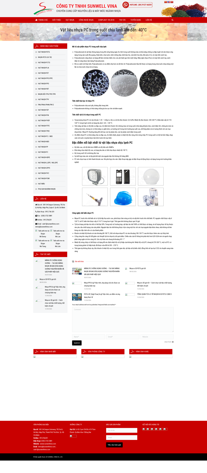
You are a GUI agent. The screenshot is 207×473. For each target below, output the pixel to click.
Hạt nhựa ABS (43, 141)
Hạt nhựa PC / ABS (45, 136)
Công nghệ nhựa (106, 35)
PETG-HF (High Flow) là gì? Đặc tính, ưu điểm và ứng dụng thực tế (102, 295)
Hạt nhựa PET (43, 73)
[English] (168, 2)
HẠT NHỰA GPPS (44, 168)
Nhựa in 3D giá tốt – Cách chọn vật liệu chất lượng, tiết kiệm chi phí (154, 284)
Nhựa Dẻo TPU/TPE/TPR (47, 94)
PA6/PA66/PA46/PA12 (46, 105)
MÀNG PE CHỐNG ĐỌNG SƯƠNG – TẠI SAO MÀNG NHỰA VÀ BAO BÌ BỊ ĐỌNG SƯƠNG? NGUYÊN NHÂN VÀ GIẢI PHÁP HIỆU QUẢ (102, 271)
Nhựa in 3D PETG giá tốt (137, 268)
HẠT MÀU (41, 184)
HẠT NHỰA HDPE (44, 157)
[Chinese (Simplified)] (165, 2)
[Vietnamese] (171, 2)
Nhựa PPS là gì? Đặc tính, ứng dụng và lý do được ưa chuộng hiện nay (102, 284)
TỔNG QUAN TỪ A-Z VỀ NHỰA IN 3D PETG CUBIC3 (154, 294)
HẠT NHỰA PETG (44, 52)
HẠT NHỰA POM (43, 178)
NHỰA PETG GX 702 (45, 57)
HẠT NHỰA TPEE (44, 131)
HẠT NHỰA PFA (43, 115)
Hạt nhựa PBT (43, 89)
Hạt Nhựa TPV (43, 99)
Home (97, 35)
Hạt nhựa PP (43, 147)
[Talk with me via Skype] (42, 234)
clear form (167, 342)
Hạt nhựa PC (43, 152)
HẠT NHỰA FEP (43, 110)
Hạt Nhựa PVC (43, 173)
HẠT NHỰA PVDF (44, 120)
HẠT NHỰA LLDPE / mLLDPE (48, 163)
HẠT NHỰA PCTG (44, 62)
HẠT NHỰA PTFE (44, 126)
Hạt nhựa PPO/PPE (45, 78)
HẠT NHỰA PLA (43, 68)
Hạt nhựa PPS (43, 84)
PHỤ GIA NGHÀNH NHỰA (46, 189)
